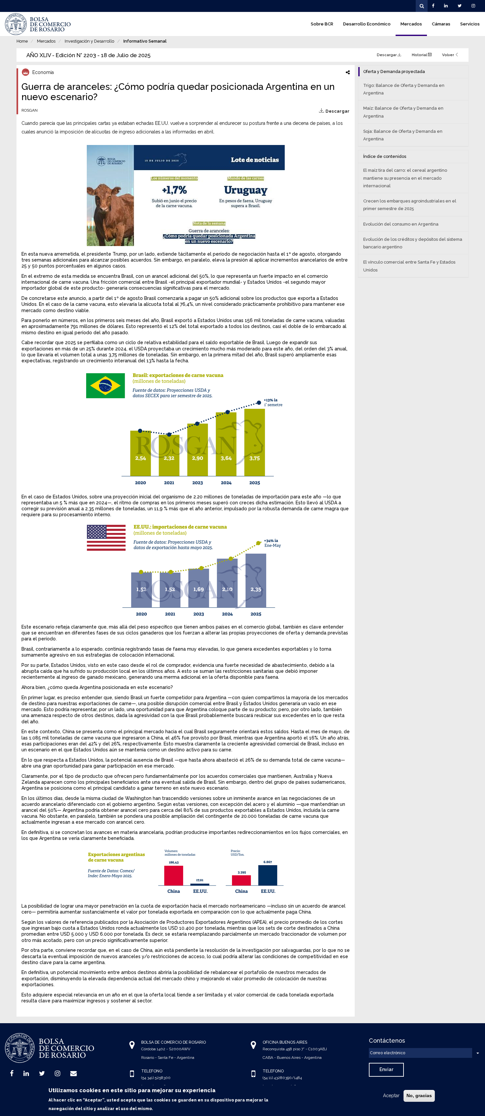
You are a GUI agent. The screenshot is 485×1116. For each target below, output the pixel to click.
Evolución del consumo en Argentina (400, 224)
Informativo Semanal (145, 41)
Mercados (411, 23)
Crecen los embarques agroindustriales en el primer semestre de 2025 (409, 204)
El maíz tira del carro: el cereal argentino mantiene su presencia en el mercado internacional (405, 178)
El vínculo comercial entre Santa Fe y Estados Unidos (409, 266)
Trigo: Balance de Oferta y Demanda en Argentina (403, 89)
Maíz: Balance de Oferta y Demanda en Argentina (403, 112)
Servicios (470, 23)
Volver (448, 55)
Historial (420, 55)
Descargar (387, 55)
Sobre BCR (322, 23)
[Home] (38, 24)
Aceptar (391, 1095)
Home (22, 41)
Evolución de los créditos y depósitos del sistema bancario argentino (412, 243)
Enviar (386, 1069)
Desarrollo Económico (367, 23)
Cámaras (441, 23)
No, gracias (419, 1095)
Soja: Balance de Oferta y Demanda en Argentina (402, 135)
